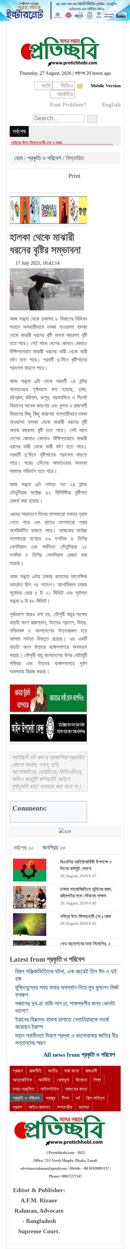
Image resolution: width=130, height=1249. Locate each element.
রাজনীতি (35, 1070)
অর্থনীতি (44, 1079)
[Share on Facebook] (14, 175)
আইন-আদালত (39, 1107)
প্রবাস (17, 1107)
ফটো (45, 85)
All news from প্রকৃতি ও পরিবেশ (79, 1054)
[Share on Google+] (35, 175)
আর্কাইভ (65, 94)
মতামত (84, 1107)
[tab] (24, 848)
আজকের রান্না (76, 1089)
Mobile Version (106, 85)
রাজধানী (91, 1070)
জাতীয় (53, 1070)
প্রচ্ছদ (18, 1070)
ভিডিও (67, 85)
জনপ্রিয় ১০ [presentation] (54, 847)
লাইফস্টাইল (50, 1089)
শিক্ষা (97, 1079)
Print (73, 175)
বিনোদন (81, 1079)
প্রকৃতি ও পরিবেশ (44, 158)
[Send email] (56, 175)
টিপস (65, 1098)
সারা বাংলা (71, 1070)
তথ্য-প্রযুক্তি (23, 1089)
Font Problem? (68, 104)
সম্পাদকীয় (64, 1107)
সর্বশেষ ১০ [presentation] (24, 847)
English (111, 104)
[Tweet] (25, 175)
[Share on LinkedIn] (45, 175)
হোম (19, 158)
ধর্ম (78, 1098)
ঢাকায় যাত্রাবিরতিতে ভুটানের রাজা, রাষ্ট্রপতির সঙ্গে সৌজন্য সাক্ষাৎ (61, 142)
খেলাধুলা (63, 1079)
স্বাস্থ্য (50, 1098)
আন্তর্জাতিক (22, 1079)
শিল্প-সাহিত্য (95, 1098)
